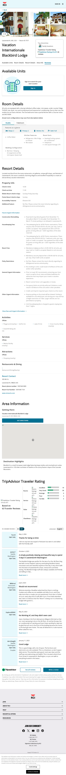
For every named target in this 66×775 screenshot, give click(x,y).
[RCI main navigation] (63, 4)
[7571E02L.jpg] (42, 18)
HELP (4, 710)
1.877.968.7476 (33, 741)
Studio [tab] (8, 123)
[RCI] (5, 4)
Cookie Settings (33, 767)
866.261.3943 (33, 745)
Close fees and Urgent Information (13, 311)
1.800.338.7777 (33, 737)
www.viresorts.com (8, 393)
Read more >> (23, 575)
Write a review (54, 670)
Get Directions (22, 420)
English (59, 529)
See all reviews (30, 670)
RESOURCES (7, 718)
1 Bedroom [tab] (20, 123)
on (18, 529)
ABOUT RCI (6, 706)
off (21, 529)
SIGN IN (57, 4)
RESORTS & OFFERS (9, 714)
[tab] (8, 62)
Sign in (33, 88)
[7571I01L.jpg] (42, 30)
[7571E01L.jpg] (16, 24)
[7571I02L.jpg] (58, 30)
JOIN (4, 702)
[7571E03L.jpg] (58, 18)
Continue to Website (33, 771)
